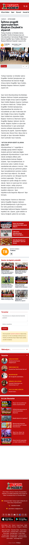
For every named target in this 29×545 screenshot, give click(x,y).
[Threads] (17, 515)
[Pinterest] (9, 515)
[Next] (20, 515)
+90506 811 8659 (15, 505)
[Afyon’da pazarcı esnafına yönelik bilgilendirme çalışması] (21, 279)
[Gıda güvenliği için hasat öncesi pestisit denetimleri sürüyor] (7, 279)
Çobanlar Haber (15, 531)
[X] (6, 515)
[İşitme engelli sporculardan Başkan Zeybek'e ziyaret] (14, 55)
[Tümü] (27, 349)
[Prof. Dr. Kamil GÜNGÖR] (4, 390)
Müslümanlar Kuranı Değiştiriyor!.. (14, 361)
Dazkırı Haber (23, 531)
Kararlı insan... (13, 391)
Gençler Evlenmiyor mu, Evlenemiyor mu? (16, 384)
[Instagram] (11, 515)
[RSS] (25, 515)
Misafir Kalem (13, 374)
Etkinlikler (25, 526)
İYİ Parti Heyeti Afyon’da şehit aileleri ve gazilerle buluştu (7, 272)
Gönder (4, 328)
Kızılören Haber (5, 536)
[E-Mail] (11, 254)
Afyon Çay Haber (6, 529)
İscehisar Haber (22, 535)
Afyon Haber (5, 12)
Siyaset (18, 12)
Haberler (3, 19)
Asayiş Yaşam (19, 525)
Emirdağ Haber (14, 533)
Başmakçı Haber (15, 529)
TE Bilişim (18, 542)
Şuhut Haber (10, 538)
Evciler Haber (21, 533)
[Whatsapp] (23, 515)
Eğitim (3, 526)
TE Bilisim (12, 250)
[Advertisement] (14, 462)
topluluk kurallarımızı (15, 333)
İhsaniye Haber (14, 535)
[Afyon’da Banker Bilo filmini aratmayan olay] (7, 293)
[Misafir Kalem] (4, 375)
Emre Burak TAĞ (13, 367)
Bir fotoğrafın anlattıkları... (16, 376)
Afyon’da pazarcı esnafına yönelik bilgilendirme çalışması (21, 286)
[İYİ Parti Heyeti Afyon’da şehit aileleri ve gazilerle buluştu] (7, 266)
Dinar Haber (6, 533)
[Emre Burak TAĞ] (4, 368)
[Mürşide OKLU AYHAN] (4, 383)
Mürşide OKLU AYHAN (15, 381)
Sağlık (25, 525)
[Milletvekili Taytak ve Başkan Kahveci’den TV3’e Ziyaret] (21, 266)
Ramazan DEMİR (13, 359)
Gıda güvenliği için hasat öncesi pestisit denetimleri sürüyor (7, 286)
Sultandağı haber (18, 538)
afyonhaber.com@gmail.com (15, 508)
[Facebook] (3, 515)
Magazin (19, 526)
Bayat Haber (23, 529)
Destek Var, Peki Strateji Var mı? (18, 369)
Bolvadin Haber (6, 531)
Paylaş (4, 66)
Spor (12, 12)
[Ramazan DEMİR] (4, 360)
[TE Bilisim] (5, 251)
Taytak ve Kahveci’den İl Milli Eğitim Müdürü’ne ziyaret (21, 299)
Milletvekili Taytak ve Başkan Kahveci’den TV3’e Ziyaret (21, 272)
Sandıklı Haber (13, 536)
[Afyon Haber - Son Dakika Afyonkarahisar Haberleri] (10, 6)
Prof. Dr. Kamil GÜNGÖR (16, 389)
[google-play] (21, 519)
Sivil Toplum (8, 526)
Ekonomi (14, 526)
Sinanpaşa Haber (22, 536)
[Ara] (24, 6)
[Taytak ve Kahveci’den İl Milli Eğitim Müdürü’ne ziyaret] (21, 293)
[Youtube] (14, 515)
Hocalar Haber (5, 535)
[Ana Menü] (26, 6)
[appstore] (7, 519)
